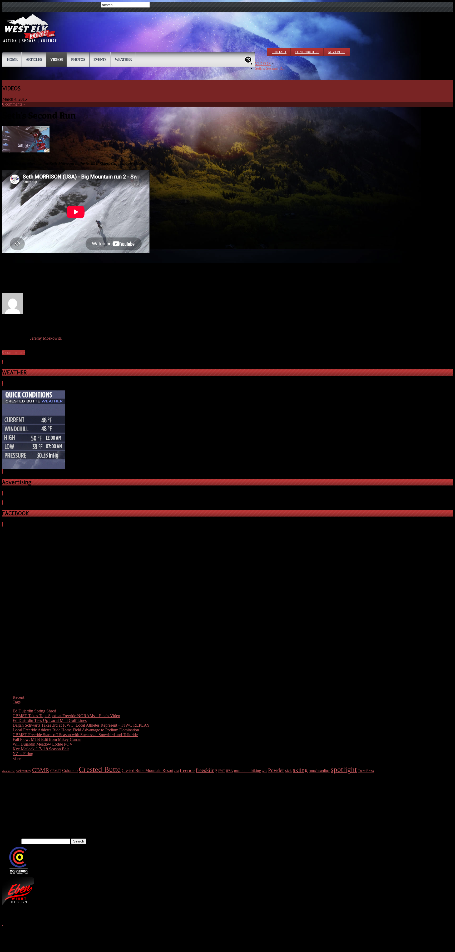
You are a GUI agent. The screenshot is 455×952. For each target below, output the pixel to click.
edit (176, 770)
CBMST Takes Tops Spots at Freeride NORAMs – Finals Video (66, 715)
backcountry (23, 771)
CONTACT (279, 52)
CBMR (40, 770)
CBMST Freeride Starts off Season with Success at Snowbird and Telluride (75, 734)
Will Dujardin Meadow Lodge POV (43, 744)
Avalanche (8, 771)
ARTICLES (34, 59)
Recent (18, 697)
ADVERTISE (336, 52)
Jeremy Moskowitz (46, 338)
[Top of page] (2, 923)
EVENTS (99, 59)
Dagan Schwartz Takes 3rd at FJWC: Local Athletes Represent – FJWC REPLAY (81, 725)
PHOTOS (78, 59)
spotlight (344, 770)
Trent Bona (366, 771)
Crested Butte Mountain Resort (147, 770)
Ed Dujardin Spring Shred (34, 711)
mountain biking (247, 770)
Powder (276, 770)
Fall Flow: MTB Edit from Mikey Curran (47, 739)
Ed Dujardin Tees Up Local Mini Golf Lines (50, 720)
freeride (187, 770)
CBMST (55, 771)
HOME (12, 59)
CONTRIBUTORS (307, 52)
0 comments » (13, 104)
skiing (300, 770)
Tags (17, 702)
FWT (221, 771)
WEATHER (123, 59)
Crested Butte (100, 769)
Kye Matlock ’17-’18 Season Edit (41, 749)
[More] (17, 758)
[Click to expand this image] (26, 151)
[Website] (13, 329)
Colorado (70, 770)
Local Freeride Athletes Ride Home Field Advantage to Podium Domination (76, 730)
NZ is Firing (23, 753)
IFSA (229, 771)
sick (288, 770)
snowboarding (319, 771)
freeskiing (206, 770)
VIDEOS (56, 59)
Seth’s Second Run (270, 68)
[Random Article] (248, 58)
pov (264, 770)
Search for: (11, 841)
